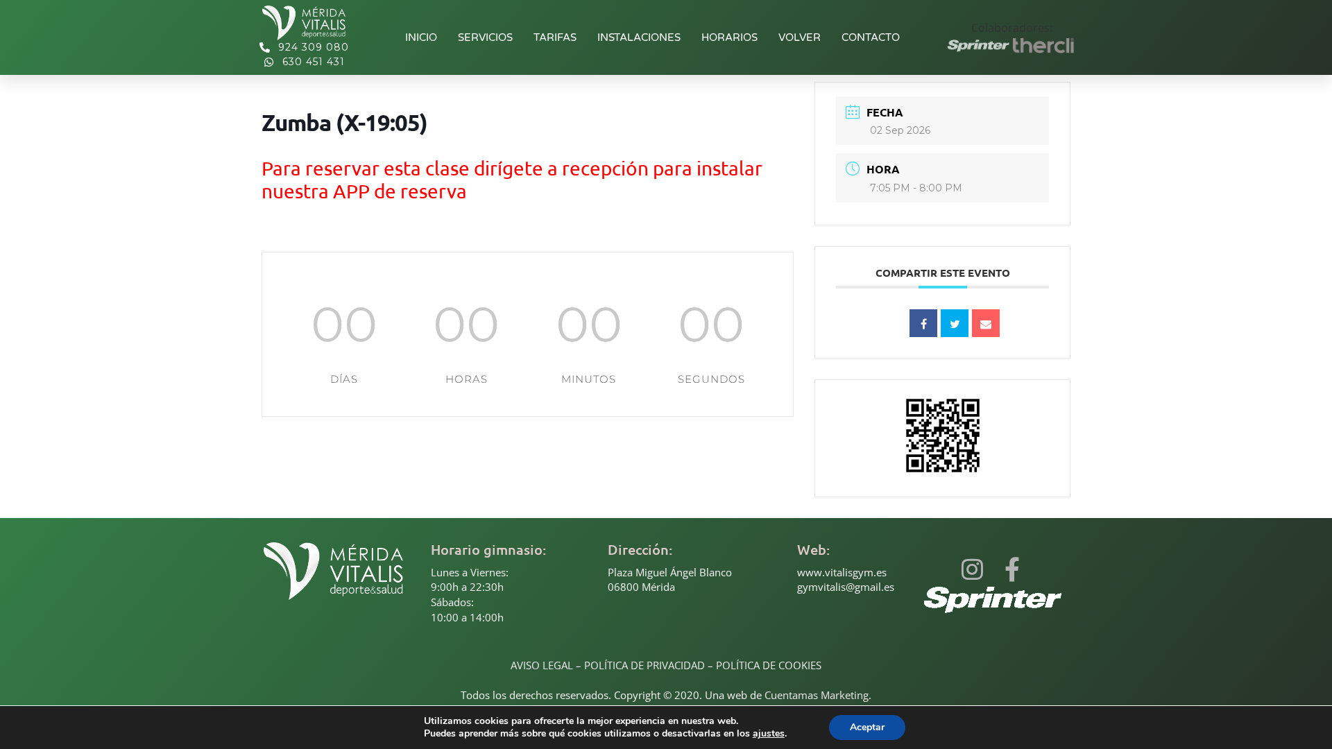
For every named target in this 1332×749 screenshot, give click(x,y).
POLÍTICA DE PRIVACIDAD (644, 665)
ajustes (769, 734)
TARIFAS (555, 37)
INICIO (421, 37)
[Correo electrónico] (986, 323)
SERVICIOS (485, 37)
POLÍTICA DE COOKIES (768, 665)
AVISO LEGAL (542, 665)
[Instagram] (972, 569)
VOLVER (799, 37)
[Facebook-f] (1012, 569)
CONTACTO (871, 37)
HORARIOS (729, 37)
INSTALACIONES (639, 37)
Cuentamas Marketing (817, 695)
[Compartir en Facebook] (923, 323)
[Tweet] (954, 323)
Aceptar (867, 727)
